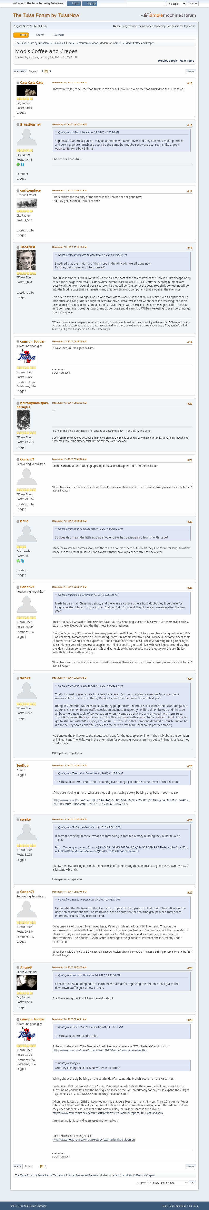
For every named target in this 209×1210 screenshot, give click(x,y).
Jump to (141, 1182)
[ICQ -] (18, 164)
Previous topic (168, 61)
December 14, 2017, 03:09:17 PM (69, 765)
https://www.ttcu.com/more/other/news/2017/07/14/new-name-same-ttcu (100, 1050)
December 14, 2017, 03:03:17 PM (69, 677)
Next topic (187, 61)
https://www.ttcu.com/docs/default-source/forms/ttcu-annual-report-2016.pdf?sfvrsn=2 (108, 1113)
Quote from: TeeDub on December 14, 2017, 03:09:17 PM (89, 827)
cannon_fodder (32, 341)
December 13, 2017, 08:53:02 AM (69, 402)
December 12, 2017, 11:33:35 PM (69, 246)
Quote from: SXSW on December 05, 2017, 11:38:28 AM (88, 132)
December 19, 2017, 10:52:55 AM (69, 967)
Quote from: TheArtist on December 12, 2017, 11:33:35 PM (90, 773)
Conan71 (27, 459)
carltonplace (30, 190)
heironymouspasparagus (33, 405)
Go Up (17, 1166)
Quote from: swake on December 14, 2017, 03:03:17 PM (89, 899)
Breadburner (30, 124)
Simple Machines (38, 1206)
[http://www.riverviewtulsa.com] (18, 225)
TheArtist (27, 247)
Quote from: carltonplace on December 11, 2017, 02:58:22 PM (92, 255)
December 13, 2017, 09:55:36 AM (69, 520)
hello (24, 521)
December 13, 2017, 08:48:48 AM (69, 341)
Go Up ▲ (194, 1205)
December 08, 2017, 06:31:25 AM (69, 124)
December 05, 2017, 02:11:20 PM (69, 82)
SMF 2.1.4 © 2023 (19, 1206)
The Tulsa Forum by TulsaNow (46, 15)
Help (164, 1205)
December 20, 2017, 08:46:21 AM (69, 1019)
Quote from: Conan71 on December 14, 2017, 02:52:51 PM (90, 685)
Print (190, 71)
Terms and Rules (177, 1205)
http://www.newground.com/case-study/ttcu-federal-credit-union (94, 1139)
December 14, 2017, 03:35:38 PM (69, 819)
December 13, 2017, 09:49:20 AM (69, 459)
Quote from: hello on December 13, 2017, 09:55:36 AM (88, 595)
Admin (116, 43)
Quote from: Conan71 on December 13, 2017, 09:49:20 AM (90, 529)
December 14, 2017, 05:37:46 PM (69, 891)
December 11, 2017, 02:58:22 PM (69, 190)
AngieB (26, 967)
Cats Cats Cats (31, 82)
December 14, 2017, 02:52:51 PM (69, 586)
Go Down (20, 71)
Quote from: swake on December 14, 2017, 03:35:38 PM (89, 975)
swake (25, 678)
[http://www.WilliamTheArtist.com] (18, 287)
